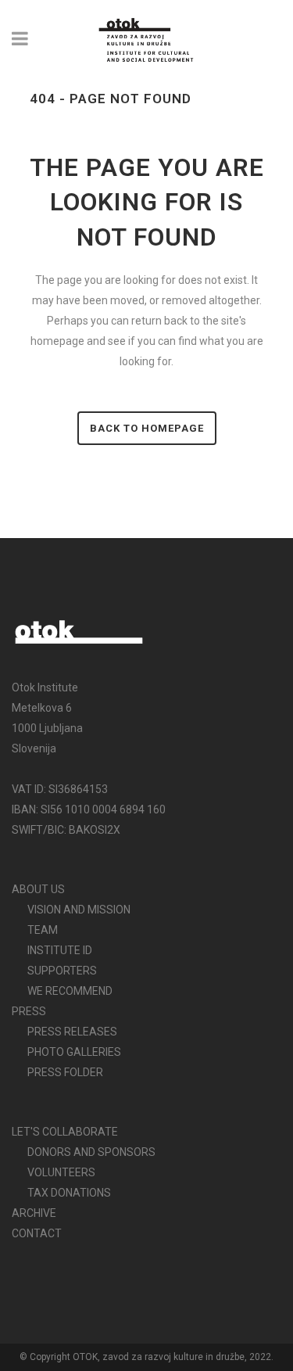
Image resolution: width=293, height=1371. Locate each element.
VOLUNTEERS (61, 1172)
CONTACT (37, 1233)
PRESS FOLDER (65, 1072)
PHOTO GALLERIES (74, 1052)
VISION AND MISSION (78, 909)
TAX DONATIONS (69, 1192)
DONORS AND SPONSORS (91, 1152)
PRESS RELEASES (72, 1031)
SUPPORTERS (62, 970)
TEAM (42, 930)
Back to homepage (147, 428)
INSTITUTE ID (59, 950)
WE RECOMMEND (70, 991)
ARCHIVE (34, 1213)
